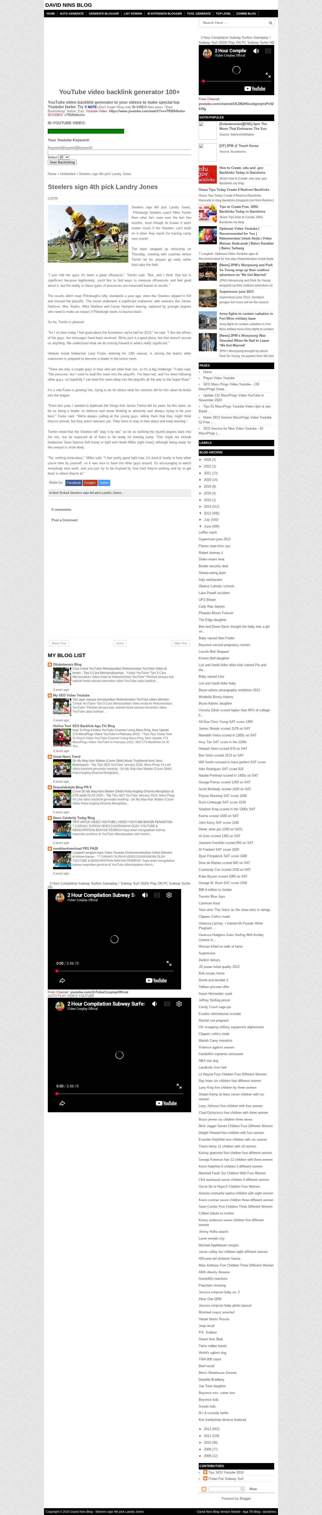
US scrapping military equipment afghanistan (231, 1027)
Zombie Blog (246, 13)
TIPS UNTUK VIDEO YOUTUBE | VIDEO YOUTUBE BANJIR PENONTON (122, 822)
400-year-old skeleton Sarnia (219, 1258)
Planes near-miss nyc (214, 546)
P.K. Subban (208, 1332)
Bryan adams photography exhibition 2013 (229, 690)
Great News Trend (66, 757)
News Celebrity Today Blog (74, 818)
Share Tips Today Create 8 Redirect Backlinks (234, 190)
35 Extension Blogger (164, 13)
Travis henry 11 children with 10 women (227, 1146)
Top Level (223, 13)
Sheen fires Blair (211, 1339)
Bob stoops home (211, 973)
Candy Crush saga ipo (215, 1007)
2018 (208, 493)
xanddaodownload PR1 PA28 (75, 848)
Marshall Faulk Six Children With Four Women (232, 1173)
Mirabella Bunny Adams (216, 697)
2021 (208, 473)
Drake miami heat (211, 559)
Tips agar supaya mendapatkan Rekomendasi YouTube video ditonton (121, 699)
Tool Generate (199, 13)
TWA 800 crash (210, 1359)
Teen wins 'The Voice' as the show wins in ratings (234, 910)
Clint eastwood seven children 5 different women (234, 1180)
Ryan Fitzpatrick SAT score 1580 (223, 856)
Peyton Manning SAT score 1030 (223, 796)
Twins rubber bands (213, 1346)
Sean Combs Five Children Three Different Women (235, 1206)
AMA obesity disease (214, 1272)
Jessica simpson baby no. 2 (219, 1292)
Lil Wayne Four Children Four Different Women (232, 1074)
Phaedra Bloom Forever (216, 613)
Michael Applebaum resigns (219, 1245)
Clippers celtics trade (214, 1034)
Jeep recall (207, 1326)
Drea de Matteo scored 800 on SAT (224, 863)
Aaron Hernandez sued (215, 994)
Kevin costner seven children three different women (236, 1200)
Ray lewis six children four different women (230, 1081)
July (207, 519)
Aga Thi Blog (251, 1511)
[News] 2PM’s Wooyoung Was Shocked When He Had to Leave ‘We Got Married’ (244, 340)
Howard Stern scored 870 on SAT (223, 748)
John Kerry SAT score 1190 (219, 823)
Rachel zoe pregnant (214, 1020)
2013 (208, 513)
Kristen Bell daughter (214, 658)
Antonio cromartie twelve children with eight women (236, 1193)
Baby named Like (211, 676)
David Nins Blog (68, 5)
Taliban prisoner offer (214, 987)
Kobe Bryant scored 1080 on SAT (223, 876)
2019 (208, 486)
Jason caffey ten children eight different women (233, 1252)
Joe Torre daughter (212, 1386)
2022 (208, 466)
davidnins (269, 1511)
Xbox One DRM (210, 1299)
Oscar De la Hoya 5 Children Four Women (229, 1186)
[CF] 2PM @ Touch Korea (238, 146)
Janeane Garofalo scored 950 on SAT (226, 843)
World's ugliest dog (212, 1353)
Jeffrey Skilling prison (214, 1000)
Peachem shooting (212, 1285)
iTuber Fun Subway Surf (226, 1479)
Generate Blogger (104, 13)
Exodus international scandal (220, 1014)
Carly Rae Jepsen (212, 606)
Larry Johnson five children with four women (231, 1106)
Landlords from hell (212, 1067)
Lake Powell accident (214, 593)
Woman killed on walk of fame (221, 946)
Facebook (74, 483)
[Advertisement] (86, 49)
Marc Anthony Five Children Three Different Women (236, 1265)
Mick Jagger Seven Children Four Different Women (236, 1126)
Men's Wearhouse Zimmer (218, 1373)
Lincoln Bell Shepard (214, 652)
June (208, 526)
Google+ (90, 483)
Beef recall (206, 1366)
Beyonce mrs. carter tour (217, 1393)
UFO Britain (207, 600)
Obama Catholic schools (216, 586)
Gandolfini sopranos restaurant (221, 1054)
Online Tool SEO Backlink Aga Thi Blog (84, 726)
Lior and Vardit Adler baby (217, 683)
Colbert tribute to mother (216, 1213)
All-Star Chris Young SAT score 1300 (226, 722)
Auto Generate (72, 13)
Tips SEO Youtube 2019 (226, 1472)
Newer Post (59, 643)
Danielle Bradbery (211, 1379)
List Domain (133, 13)
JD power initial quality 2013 (219, 967)
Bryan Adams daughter (215, 703)
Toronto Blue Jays (212, 896)
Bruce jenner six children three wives (225, 1119)
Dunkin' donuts (209, 960)
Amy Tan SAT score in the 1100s (223, 742)
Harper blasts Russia (214, 1319)
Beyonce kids (209, 1400)
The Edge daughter (212, 620)
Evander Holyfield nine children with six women (233, 1139)
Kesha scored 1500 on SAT (219, 816)
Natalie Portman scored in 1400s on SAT (228, 775)
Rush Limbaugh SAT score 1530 (222, 802)
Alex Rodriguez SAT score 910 (221, 769)
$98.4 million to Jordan (215, 890)
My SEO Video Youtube (71, 695)
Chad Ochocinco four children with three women (233, 1113)
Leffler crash (208, 532)
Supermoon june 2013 (236, 292)
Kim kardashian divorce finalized (222, 1420)
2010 (208, 1442)
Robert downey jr (211, 553)
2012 (208, 1429)
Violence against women (216, 1047)
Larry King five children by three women (227, 1087)
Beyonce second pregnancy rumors (224, 645)
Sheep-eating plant (212, 573)
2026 (208, 459)
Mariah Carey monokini (215, 1040)
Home (51, 13)
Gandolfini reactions (213, 1278)
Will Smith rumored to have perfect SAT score (232, 762)
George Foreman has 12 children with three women (236, 1159)
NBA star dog (208, 1061)
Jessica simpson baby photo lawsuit (225, 1305)
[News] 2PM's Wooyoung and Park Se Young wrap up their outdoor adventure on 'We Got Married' (246, 270)
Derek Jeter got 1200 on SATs (221, 829)
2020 (208, 480)
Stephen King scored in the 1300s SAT (227, 809)
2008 (208, 1456)
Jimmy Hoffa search (213, 1232)
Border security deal (213, 566)
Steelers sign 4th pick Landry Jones (119, 1511)
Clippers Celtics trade (214, 916)
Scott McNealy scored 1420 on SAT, (225, 789)
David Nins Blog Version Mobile (218, 1511)
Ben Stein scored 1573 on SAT (221, 755)
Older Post (180, 643)
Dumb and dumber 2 (213, 980)
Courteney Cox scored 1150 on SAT (225, 869)
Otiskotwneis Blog (67, 664)
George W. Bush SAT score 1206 (223, 883)
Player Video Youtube (219, 378)
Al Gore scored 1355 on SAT (219, 836)
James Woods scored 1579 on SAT (224, 728)
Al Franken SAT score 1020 (219, 849)
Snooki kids (207, 1406)
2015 (208, 500)
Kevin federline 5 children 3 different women (230, 1166)
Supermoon (207, 953)
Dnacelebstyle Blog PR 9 (72, 787)
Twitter (104, 483)
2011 (208, 1436)
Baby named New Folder (216, 638)
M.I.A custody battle (213, 1413)
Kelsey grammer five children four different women (235, 1153)
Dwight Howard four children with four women (231, 1133)
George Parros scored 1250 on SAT (225, 782)
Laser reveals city (212, 1238)
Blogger (245, 1498)
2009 (208, 1449)
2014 (208, 506)
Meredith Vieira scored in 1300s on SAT (228, 735)
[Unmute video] (119, 1055)
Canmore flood (209, 903)
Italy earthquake (210, 579)
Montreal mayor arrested (216, 1312)
